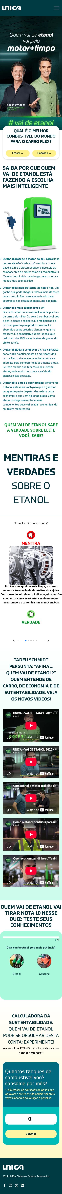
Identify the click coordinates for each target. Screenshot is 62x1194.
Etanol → (17, 153)
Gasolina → (44, 153)
